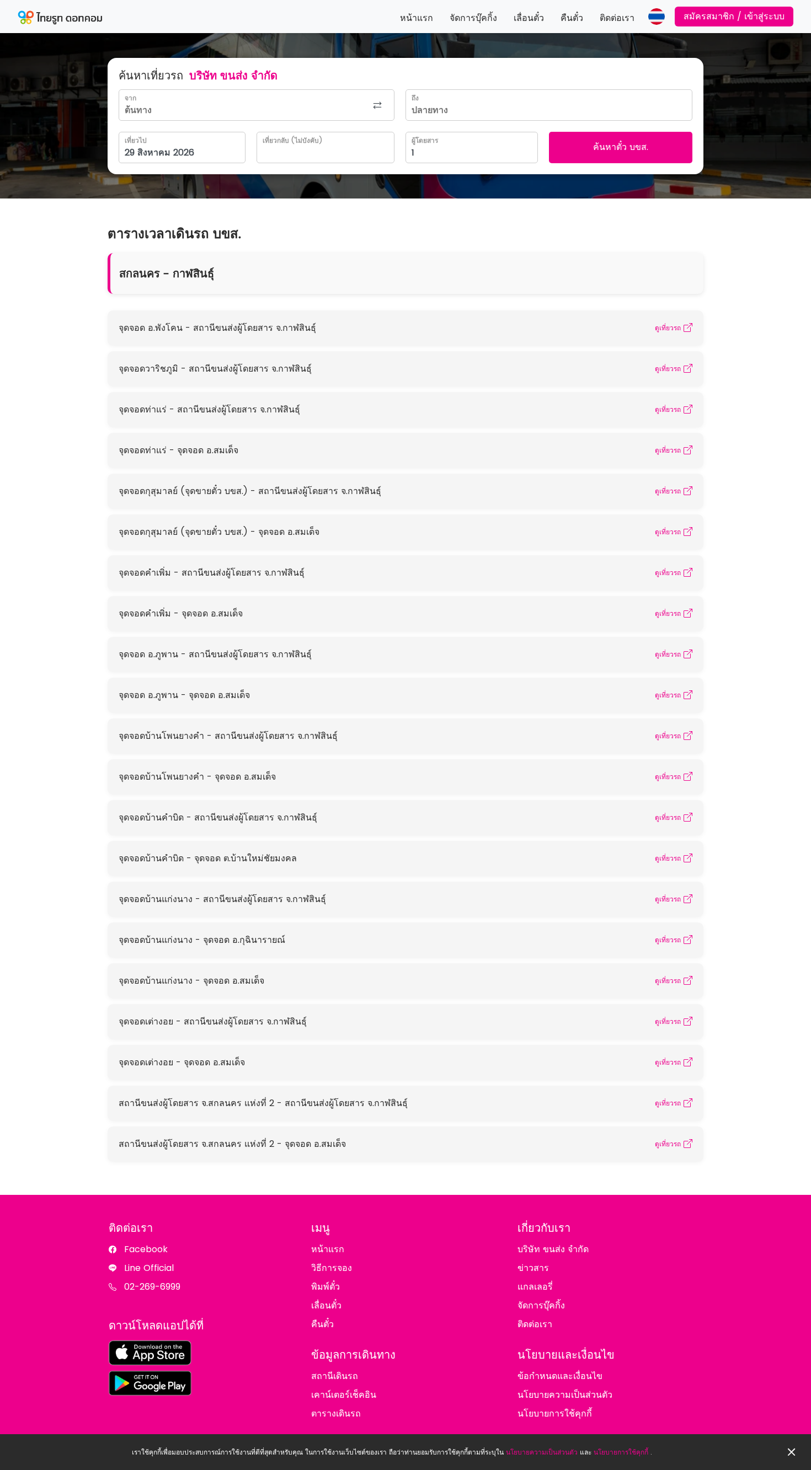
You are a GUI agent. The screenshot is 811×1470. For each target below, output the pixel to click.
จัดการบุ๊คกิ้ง (473, 18)
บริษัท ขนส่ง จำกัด (553, 1249)
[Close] (791, 1452)
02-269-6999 (152, 1286)
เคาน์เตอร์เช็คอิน (343, 1394)
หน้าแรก (416, 18)
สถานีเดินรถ (334, 1376)
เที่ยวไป (136, 140)
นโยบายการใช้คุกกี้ (621, 1452)
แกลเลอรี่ (535, 1286)
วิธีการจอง (331, 1268)
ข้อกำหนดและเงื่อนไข (559, 1376)
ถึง (415, 98)
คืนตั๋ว (572, 18)
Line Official (149, 1268)
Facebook (146, 1249)
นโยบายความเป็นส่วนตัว (542, 1452)
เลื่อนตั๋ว (529, 18)
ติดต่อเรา (617, 18)
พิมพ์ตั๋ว (325, 1286)
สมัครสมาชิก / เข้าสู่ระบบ (734, 16)
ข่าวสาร (533, 1268)
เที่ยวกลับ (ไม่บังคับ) (292, 140)
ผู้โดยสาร (425, 140)
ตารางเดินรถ (336, 1413)
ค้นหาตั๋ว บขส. (620, 147)
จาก (130, 98)
